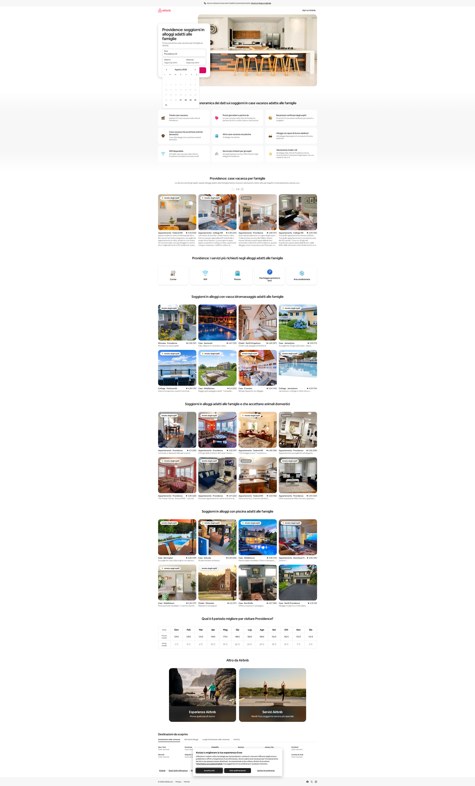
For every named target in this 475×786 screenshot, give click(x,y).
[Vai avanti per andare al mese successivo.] (195, 69)
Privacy (178, 782)
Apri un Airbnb (309, 10)
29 (190, 100)
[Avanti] (242, 189)
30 (195, 100)
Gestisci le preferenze (266, 770)
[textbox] (173, 62)
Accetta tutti (209, 770)
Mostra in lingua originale (261, 3)
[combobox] (184, 53)
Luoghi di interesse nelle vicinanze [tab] (215, 739)
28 (186, 100)
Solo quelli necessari (237, 770)
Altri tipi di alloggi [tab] (191, 739)
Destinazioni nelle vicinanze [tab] (169, 739)
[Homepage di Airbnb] (164, 10)
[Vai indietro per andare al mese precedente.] (166, 69)
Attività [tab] (236, 739)
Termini (187, 782)
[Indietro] (233, 189)
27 (181, 100)
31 (166, 105)
